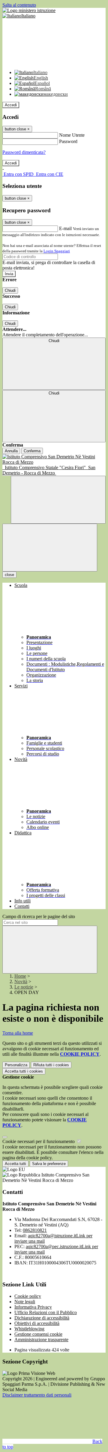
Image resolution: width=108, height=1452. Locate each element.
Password (68, 141)
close (9, 574)
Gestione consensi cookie (38, 1334)
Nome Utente (72, 135)
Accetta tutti (24, 1071)
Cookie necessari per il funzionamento (39, 1141)
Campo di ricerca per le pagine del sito (38, 916)
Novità (20, 981)
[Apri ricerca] (58, 500)
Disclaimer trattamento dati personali (36, 1394)
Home (20, 976)
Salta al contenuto (19, 5)
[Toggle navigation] (49, 548)
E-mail (65, 228)
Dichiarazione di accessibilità (41, 1317)
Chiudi (10, 290)
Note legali (24, 1301)
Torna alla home (17, 1033)
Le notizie (23, 986)
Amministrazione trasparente (41, 1339)
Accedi (11, 105)
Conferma (32, 451)
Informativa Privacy (33, 1307)
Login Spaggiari (57, 251)
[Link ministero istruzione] (29, 10)
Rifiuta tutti (51, 1065)
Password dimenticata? (24, 152)
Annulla (11, 451)
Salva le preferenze (49, 1163)
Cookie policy (27, 1296)
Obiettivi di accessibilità (36, 1323)
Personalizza (16, 1065)
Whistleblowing (29, 1328)
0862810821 (35, 1230)
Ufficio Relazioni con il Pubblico (45, 1312)
